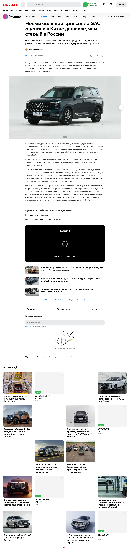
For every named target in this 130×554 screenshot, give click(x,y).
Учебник (94, 17)
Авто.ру (10, 4)
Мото (21, 10)
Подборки (84, 17)
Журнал (76, 10)
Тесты (53, 17)
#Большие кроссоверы (33, 300)
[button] (49, 383)
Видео (60, 17)
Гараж (56, 10)
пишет (28, 65)
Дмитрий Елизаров (36, 50)
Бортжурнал (65, 10)
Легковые (9, 10)
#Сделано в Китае (75, 300)
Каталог (41, 10)
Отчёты (49, 10)
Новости (44, 17)
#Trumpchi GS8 (53, 300)
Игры (75, 17)
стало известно (58, 186)
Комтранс (32, 10)
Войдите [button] (28, 326)
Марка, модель (30, 17)
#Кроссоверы (88, 300)
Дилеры (84, 10)
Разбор (68, 17)
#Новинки (64, 300)
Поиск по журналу (117, 17)
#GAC (45, 300)
